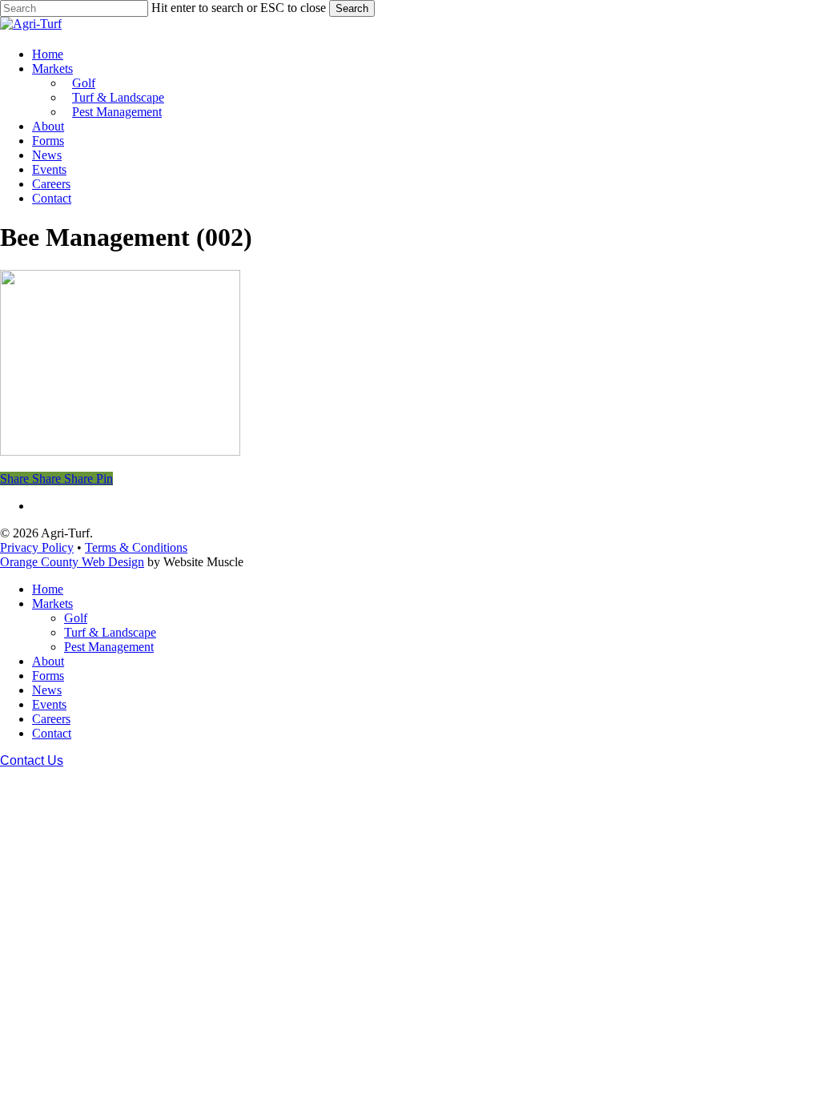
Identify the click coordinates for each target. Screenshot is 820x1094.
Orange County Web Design (72, 562)
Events (49, 704)
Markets (52, 603)
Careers (51, 719)
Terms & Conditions (136, 547)
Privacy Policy (37, 547)
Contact (51, 733)
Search (352, 8)
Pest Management (109, 647)
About (48, 661)
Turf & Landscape (110, 632)
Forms (48, 675)
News (47, 690)
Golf (75, 618)
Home (47, 589)
